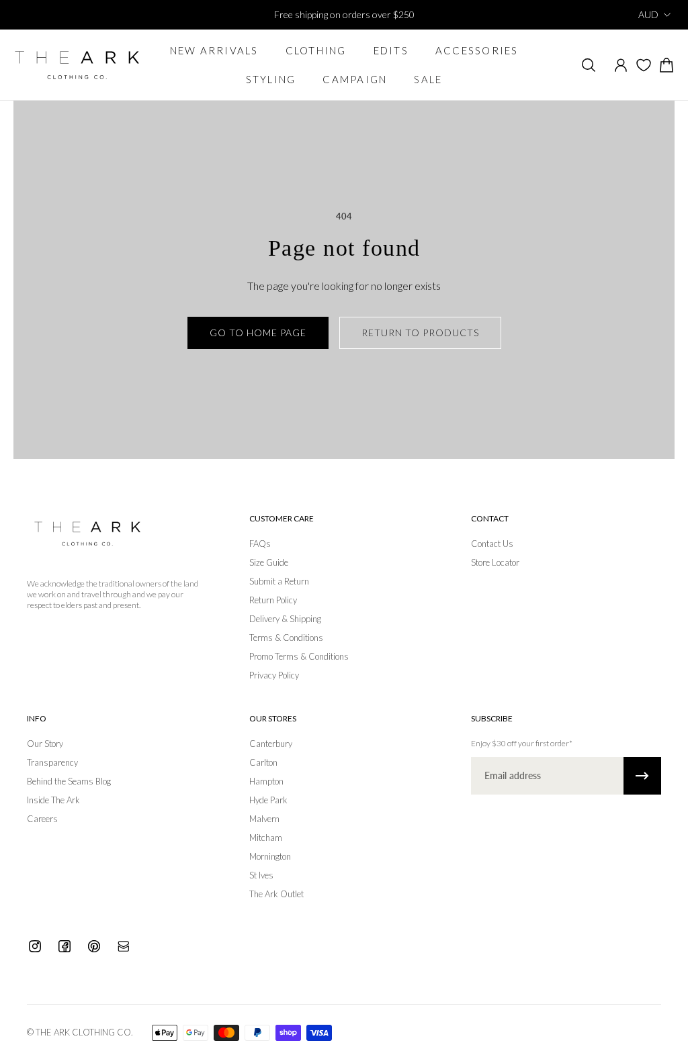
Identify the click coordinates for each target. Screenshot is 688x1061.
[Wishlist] (643, 65)
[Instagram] (35, 946)
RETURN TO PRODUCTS (420, 332)
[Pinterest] (94, 946)
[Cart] (666, 65)
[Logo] (77, 65)
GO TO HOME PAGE (258, 332)
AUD (648, 14)
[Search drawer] (588, 65)
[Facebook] (64, 946)
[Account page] (621, 65)
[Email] (123, 946)
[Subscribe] (642, 776)
